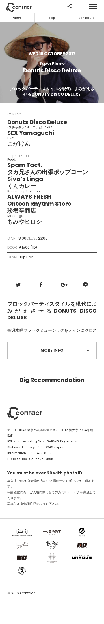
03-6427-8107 (39, 453)
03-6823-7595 (41, 458)
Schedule (86, 17)
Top (51, 17)
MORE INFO (52, 350)
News (17, 17)
